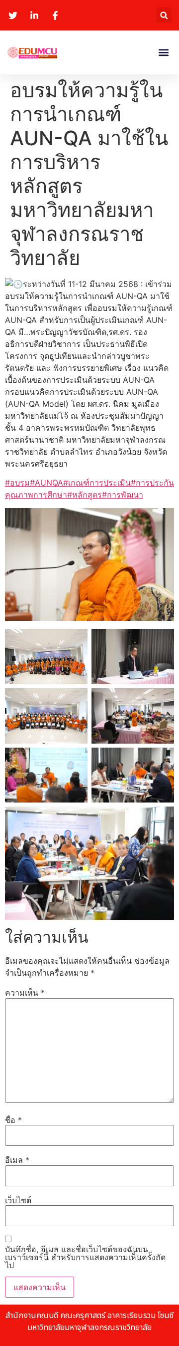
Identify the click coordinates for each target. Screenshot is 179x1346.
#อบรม (17, 483)
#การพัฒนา (122, 495)
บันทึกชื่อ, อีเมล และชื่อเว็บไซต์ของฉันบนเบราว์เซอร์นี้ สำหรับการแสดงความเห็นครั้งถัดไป (85, 1257)
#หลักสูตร (84, 495)
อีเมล (17, 1160)
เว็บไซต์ (18, 1200)
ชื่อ (13, 1120)
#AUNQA (46, 483)
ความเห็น (25, 993)
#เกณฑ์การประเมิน (97, 483)
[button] (164, 15)
